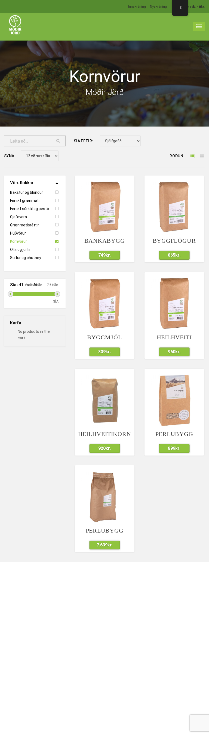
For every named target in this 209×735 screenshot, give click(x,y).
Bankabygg (104, 240)
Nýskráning (158, 6)
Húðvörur (18, 233)
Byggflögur (174, 240)
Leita (58, 141)
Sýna (9, 156)
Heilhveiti (174, 337)
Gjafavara (18, 217)
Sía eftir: (83, 141)
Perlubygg (174, 433)
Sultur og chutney (25, 258)
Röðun (176, 156)
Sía (56, 301)
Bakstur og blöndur (26, 192)
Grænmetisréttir (24, 225)
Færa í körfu (101, 255)
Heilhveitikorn (104, 433)
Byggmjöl (104, 337)
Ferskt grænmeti (24, 200)
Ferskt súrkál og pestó (29, 209)
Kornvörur (18, 241)
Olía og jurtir (20, 249)
